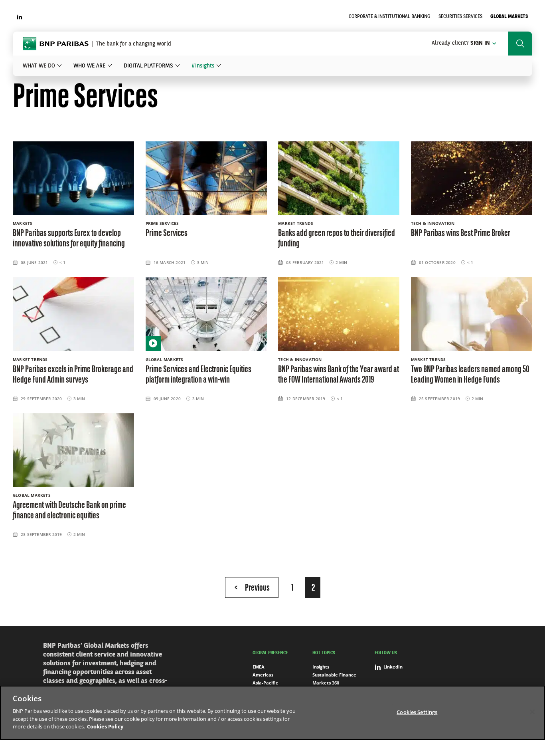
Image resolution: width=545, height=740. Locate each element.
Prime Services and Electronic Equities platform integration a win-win (198, 375)
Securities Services (460, 16)
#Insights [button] (203, 66)
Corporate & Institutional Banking (389, 16)
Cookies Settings (417, 711)
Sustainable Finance (334, 675)
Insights (320, 667)
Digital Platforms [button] (148, 66)
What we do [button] (39, 66)
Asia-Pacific (265, 683)
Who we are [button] (89, 66)
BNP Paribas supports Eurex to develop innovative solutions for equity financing (69, 239)
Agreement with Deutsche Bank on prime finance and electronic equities (69, 511)
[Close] (532, 711)
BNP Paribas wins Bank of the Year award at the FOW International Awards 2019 (338, 375)
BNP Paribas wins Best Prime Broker (460, 233)
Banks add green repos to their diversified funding (336, 239)
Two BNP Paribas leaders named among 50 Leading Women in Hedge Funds (470, 375)
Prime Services (167, 233)
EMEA (259, 667)
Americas (263, 675)
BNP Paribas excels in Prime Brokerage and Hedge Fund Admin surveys (73, 375)
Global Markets (509, 16)
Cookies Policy (105, 726)
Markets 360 (325, 683)
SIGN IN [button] (461, 43)
